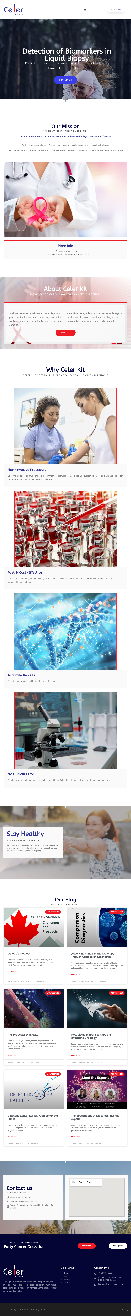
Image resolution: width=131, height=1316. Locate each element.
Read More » (13, 971)
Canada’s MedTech (19, 953)
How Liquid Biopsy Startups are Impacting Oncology (91, 1036)
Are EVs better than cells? (23, 1034)
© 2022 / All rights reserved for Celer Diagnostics (24, 1309)
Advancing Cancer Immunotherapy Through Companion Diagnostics (92, 955)
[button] (85, 10)
